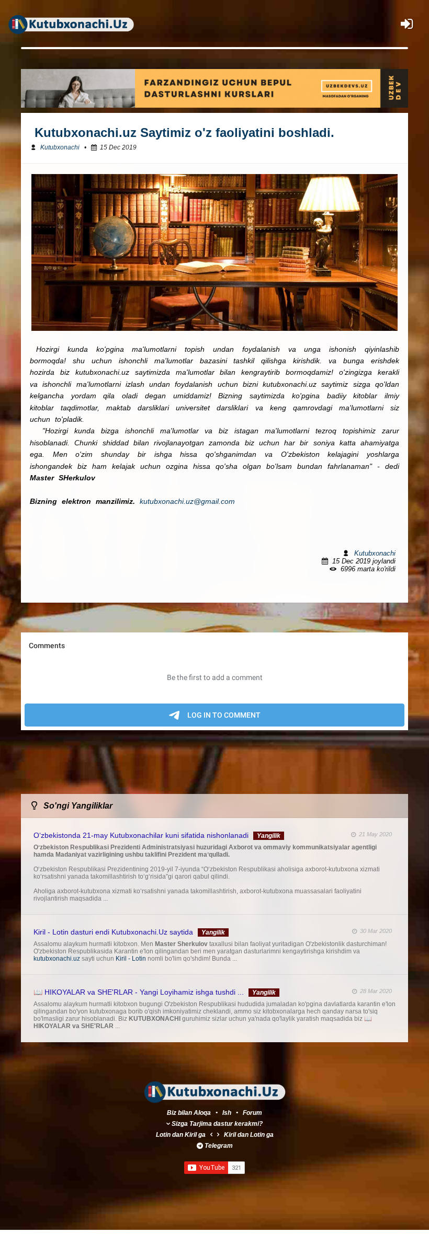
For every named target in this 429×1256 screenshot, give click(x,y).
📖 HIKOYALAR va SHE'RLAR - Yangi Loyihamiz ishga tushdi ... (138, 992)
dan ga (181, 1134)
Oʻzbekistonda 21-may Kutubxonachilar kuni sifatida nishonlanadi (141, 835)
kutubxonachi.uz (57, 958)
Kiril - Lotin (132, 958)
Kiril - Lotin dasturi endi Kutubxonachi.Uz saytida (113, 932)
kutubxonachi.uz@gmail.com (187, 501)
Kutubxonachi (60, 147)
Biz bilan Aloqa (189, 1112)
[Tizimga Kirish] (407, 24)
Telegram (219, 1145)
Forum (252, 1112)
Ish (227, 1112)
